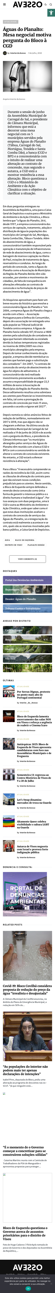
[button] (51, 13)
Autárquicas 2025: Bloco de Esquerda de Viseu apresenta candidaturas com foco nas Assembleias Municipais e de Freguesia (34, 750)
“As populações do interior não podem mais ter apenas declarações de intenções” (25, 1070)
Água (7, 540)
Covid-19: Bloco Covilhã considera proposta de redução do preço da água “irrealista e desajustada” (27, 989)
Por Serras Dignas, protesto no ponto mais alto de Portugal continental (33, 694)
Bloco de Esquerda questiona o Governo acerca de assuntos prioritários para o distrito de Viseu (25, 1233)
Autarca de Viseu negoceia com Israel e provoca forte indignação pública (32, 849)
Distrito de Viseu (13, 545)
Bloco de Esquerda (24, 540)
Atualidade (10, 22)
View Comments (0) (27, 559)
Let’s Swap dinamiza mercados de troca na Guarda (34, 801)
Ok (28, 1288)
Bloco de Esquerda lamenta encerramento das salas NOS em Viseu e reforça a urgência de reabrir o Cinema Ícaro (34, 721)
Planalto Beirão (36, 545)
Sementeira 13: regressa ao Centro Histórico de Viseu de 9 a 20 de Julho (34, 777)
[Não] (51, 1283)
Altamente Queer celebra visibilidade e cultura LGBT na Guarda (33, 824)
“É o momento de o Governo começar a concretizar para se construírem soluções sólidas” (25, 1151)
